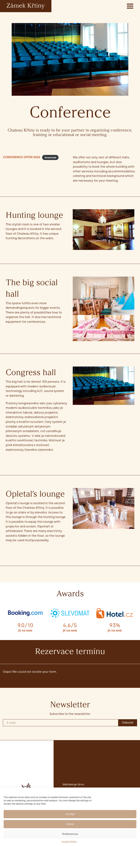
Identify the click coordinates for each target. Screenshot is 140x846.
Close (70, 824)
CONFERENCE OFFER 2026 (21, 157)
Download (50, 157)
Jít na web (25, 630)
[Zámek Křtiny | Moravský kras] (26, 6)
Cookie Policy (69, 841)
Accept (70, 814)
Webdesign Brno (73, 784)
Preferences (70, 834)
